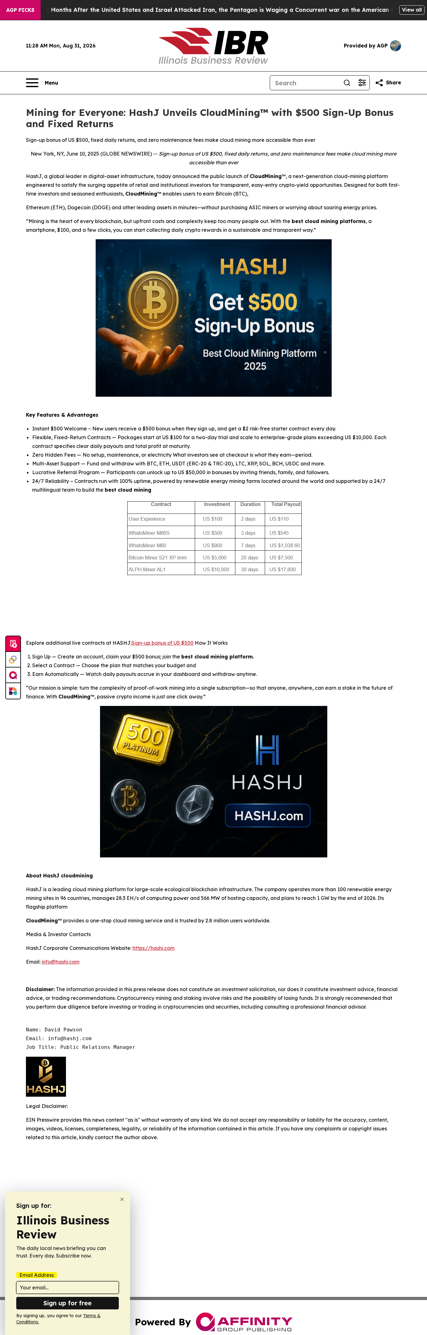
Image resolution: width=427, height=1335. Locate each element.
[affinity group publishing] (13, 675)
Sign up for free (67, 1303)
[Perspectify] (13, 660)
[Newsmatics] (13, 691)
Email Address (36, 1275)
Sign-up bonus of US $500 (162, 643)
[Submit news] (13, 644)
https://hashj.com (153, 948)
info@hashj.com (60, 962)
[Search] (346, 83)
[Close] (122, 1199)
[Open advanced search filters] (361, 83)
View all (412, 10)
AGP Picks (20, 10)
